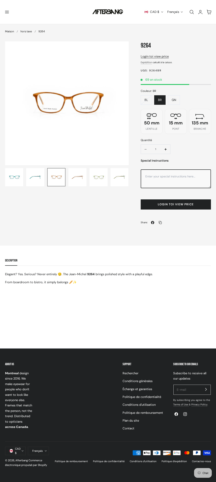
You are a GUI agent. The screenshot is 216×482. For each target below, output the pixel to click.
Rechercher (130, 373)
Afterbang (21, 460)
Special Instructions (155, 160)
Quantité (146, 140)
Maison (9, 31)
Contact (128, 428)
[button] (7, 12)
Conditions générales (138, 381)
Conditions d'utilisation (139, 405)
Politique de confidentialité (142, 397)
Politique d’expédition (174, 461)
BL (148, 101)
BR (160, 100)
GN (174, 100)
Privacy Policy (199, 404)
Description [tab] (11, 261)
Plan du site (131, 420)
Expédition (146, 62)
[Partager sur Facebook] (153, 223)
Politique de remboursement (143, 413)
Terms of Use (181, 404)
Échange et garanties (137, 389)
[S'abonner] (206, 389)
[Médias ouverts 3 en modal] (121, 49)
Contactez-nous (201, 461)
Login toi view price (155, 56)
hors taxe (26, 31)
